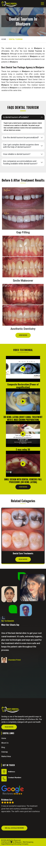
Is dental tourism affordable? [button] (16, 117)
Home (3, 39)
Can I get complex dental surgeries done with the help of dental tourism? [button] (21, 145)
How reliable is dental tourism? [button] (16, 154)
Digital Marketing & (8, 844)
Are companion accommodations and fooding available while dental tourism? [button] (20, 162)
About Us (4, 743)
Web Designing (28, 842)
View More (23, 335)
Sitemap (4, 752)
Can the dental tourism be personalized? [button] (21, 137)
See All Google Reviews (14, 828)
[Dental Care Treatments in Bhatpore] (23, 529)
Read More (23, 559)
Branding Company (21, 844)
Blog (3, 747)
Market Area (6, 756)
